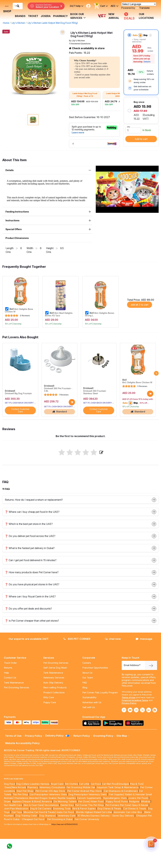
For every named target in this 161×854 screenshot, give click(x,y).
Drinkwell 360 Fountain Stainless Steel (94, 392)
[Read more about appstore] (92, 723)
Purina (124, 801)
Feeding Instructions (17, 211)
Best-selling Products (55, 687)
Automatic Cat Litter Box (128, 812)
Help (6, 672)
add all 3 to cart (139, 304)
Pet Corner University (87, 819)
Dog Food (9, 783)
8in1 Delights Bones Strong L (99, 314)
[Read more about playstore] (114, 723)
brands (20, 16)
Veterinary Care (67, 815)
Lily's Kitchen (18, 23)
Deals (8, 787)
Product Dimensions (17, 238)
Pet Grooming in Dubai (59, 819)
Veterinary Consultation (52, 787)
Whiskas (145, 801)
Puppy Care (49, 702)
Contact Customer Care (20, 410)
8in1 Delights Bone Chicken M (19, 310)
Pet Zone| (84, 801)
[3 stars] (78, 453)
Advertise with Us (91, 702)
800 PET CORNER (78, 638)
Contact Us (10, 677)
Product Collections (54, 692)
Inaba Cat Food (65, 812)
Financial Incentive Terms (135, 700)
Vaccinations (51, 805)
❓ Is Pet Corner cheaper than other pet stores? (32, 620)
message (146, 638)
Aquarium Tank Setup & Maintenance (118, 787)
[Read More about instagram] (136, 710)
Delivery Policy (54, 735)
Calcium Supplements (89, 798)
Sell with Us (88, 707)
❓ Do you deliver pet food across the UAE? (30, 536)
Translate (144, 7)
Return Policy (81, 735)
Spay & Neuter (140, 805)
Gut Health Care (13, 805)
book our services (77, 16)
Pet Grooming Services (16, 687)
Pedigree (134, 801)
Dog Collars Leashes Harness (33, 783)
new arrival (113, 16)
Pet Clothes (71, 783)
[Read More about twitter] (142, 710)
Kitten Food (97, 801)
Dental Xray (67, 805)
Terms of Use (128, 697)
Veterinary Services (53, 677)
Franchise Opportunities (95, 667)
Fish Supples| (116, 794)
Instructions (12, 220)
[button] (127, 189)
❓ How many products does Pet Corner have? (31, 572)
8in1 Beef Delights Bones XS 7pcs (58, 314)
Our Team (87, 677)
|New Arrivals (18, 787)
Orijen (7, 801)
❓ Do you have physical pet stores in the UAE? (32, 584)
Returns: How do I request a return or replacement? (34, 499)
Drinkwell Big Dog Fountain (18, 393)
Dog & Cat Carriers (40, 808)
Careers (86, 662)
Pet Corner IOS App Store (50, 790)
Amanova (47, 801)
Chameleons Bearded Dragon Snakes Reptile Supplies (45, 798)
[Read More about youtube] (130, 710)
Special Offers (14, 229)
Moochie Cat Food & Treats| (40, 812)
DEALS (129, 18)
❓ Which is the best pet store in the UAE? (29, 523)
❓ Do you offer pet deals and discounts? (28, 608)
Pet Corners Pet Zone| (118, 805)
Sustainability (89, 697)
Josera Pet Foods (138, 798)
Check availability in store (88, 48)
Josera (46, 16)
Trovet (33, 16)
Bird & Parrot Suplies (84, 808)
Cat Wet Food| (110, 783)
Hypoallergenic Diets (115, 798)
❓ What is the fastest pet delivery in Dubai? (30, 548)
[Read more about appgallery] (135, 723)
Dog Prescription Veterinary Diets (88, 794)
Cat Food (96, 783)
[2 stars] (70, 453)
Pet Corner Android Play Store (84, 790)
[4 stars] (86, 453)
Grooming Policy (103, 735)
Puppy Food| (112, 801)
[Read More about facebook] (124, 710)
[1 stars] (62, 453)
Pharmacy (60, 16)
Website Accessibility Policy (22, 743)
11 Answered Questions (80, 43)
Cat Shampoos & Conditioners (121, 790)
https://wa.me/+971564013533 (64, 824)
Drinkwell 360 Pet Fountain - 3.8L (58, 389)
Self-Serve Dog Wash (55, 667)
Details (147, 61)
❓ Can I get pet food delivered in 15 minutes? (30, 560)
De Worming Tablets (65, 801)
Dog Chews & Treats (109, 808)
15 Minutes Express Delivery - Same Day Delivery (106, 815)
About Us (87, 672)
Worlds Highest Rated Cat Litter (93, 812)
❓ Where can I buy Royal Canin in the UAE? (30, 596)
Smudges (123, 783)
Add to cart (141, 139)
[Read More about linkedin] (148, 710)
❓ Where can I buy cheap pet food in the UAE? (32, 511)
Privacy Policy (129, 703)
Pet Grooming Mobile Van (80, 787)
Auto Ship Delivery (53, 682)
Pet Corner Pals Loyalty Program (100, 692)
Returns (8, 667)
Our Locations (146, 16)
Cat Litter (84, 783)
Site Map (122, 735)
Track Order (10, 662)
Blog (84, 687)
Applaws (17, 801)
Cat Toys (17, 812)
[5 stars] (94, 453)
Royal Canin (57, 783)
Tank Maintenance (14, 682)
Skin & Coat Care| (34, 805)
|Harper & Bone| (31, 801)
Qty (128, 127)
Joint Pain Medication (16, 808)
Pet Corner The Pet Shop (89, 805)
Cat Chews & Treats (135, 808)
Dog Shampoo (47, 815)
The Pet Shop (20, 794)
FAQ (84, 682)
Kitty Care (48, 697)
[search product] (18, 6)
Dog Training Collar (26, 815)
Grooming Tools (62, 808)
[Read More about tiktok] (155, 710)
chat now (115, 638)
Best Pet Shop (25, 790)
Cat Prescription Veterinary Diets (48, 794)
